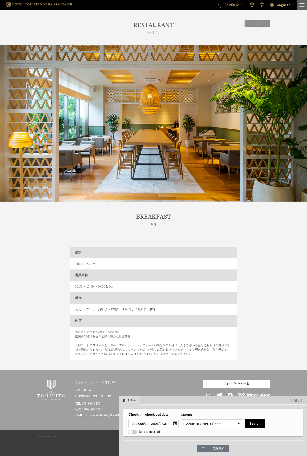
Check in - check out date (148, 414)
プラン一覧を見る (213, 448)
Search (255, 423)
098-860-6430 (91, 403)
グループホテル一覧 (236, 384)
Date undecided (149, 431)
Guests (186, 414)
